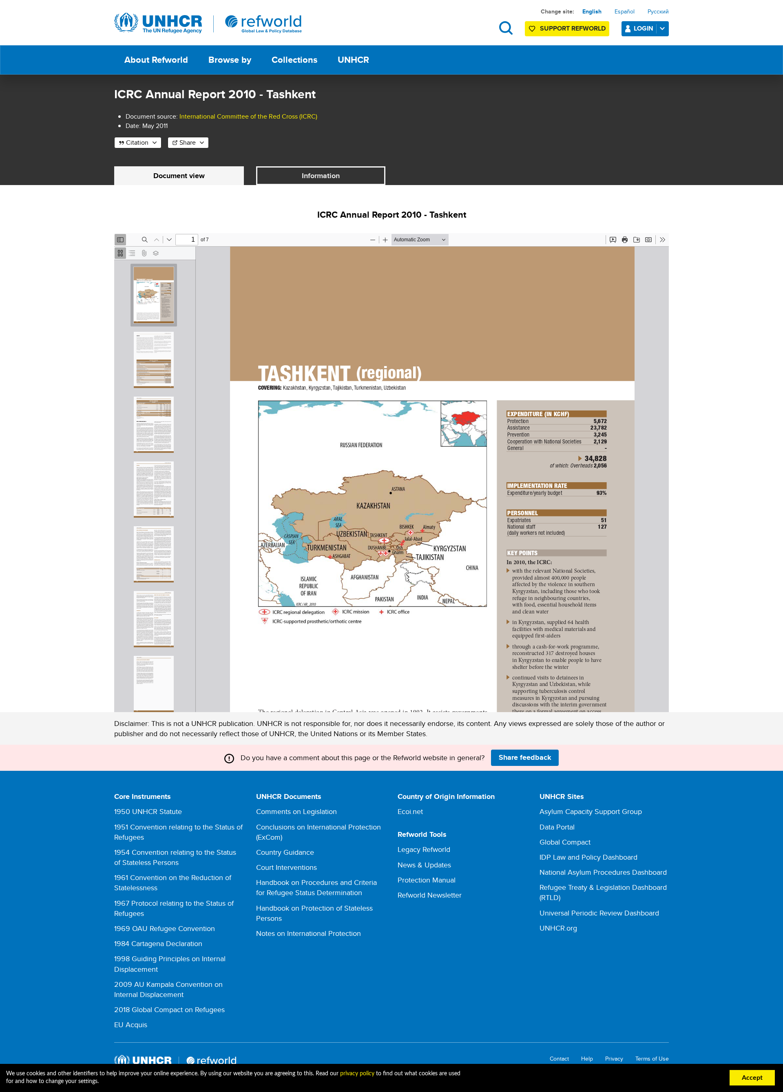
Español (625, 11)
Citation (137, 142)
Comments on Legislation (296, 811)
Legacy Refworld (424, 849)
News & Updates (424, 865)
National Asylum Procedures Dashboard (603, 872)
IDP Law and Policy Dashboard (588, 857)
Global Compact (565, 842)
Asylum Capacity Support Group (591, 811)
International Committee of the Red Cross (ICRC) (248, 116)
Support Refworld (573, 28)
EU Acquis (130, 1024)
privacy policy (357, 1074)
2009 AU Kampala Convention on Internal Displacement (168, 989)
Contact (559, 1059)
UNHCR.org (558, 928)
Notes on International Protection (308, 933)
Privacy (614, 1059)
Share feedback (525, 757)
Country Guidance (285, 852)
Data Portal (557, 827)
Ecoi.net (410, 811)
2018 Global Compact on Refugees (169, 1009)
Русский (658, 11)
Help (587, 1059)
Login (643, 28)
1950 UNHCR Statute (148, 811)
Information (321, 175)
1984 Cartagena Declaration (158, 943)
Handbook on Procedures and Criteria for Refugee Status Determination (316, 887)
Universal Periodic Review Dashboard (599, 913)
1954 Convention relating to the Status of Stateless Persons (175, 857)
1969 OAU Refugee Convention (164, 928)
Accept (752, 1077)
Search (506, 28)
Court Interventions (286, 867)
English (592, 11)
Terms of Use (652, 1059)
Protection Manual (427, 880)
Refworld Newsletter (430, 895)
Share (187, 142)
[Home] (208, 23)
